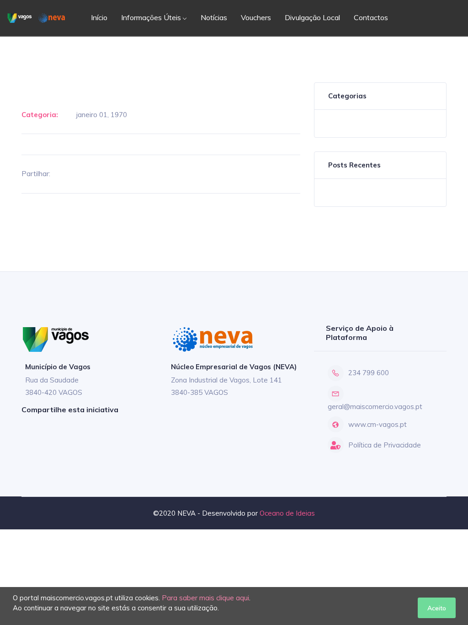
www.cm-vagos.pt (377, 424)
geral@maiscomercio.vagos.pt (375, 406)
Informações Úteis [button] (151, 17)
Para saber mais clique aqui (205, 597)
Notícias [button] (214, 17)
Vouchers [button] (256, 17)
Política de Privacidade (384, 445)
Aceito (436, 608)
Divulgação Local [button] (312, 17)
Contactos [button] (371, 17)
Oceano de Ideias (287, 513)
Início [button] (99, 17)
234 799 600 (368, 372)
